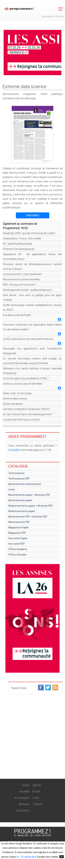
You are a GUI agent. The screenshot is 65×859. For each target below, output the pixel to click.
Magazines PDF (17, 532)
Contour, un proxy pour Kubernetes (22, 383)
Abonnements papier (20, 500)
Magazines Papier (18, 527)
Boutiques (24, 804)
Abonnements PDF (19, 522)
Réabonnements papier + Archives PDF (30, 505)
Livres (11, 489)
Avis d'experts (22, 797)
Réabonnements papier (21, 511)
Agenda (36, 785)
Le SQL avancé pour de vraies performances (28, 339)
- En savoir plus (27, 856)
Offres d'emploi (17, 554)
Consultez (14, 450)
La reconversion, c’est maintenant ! (22, 274)
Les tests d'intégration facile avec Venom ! (26, 409)
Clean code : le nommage (17, 393)
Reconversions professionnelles (21, 279)
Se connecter (47, 16)
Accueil (26, 785)
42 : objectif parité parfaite (17, 243)
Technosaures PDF (19, 478)
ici (18, 856)
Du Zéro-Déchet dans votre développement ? (28, 414)
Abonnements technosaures (24, 484)
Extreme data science (15, 398)
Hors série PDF (16, 543)
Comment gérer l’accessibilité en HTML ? (26, 378)
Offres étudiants (17, 549)
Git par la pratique (13, 403)
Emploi (36, 791)
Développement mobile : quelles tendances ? (27, 289)
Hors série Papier (18, 538)
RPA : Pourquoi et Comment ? (19, 284)
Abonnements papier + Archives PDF (29, 494)
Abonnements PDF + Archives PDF (27, 516)
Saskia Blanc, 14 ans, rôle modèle (22, 238)
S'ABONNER (32, 215)
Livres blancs (23, 810)
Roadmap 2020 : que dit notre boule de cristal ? (29, 233)
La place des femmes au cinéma (21, 419)
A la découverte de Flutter (17, 315)
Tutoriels (37, 804)
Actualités (24, 791)
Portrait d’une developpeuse (18, 249)
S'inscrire (59, 16)
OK (61, 856)
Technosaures (16, 473)
